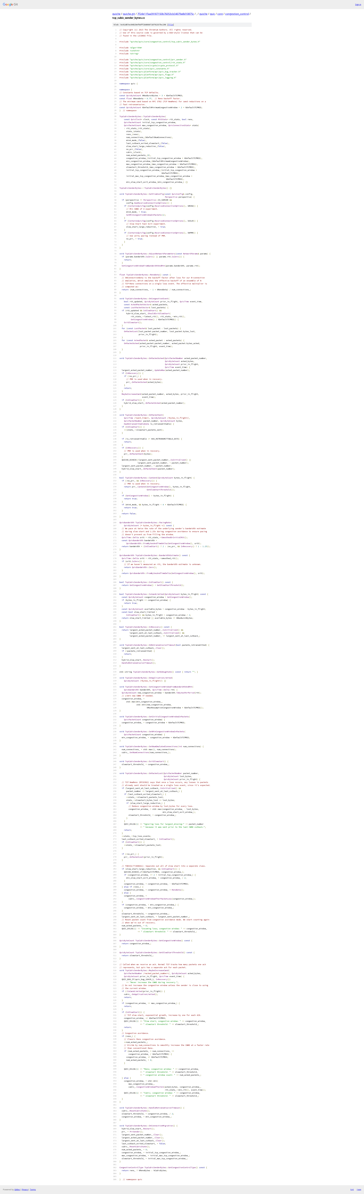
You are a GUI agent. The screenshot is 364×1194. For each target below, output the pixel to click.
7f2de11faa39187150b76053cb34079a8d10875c (165, 13)
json (359, 1189)
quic (212, 13)
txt (352, 1189)
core (220, 13)
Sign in (358, 4)
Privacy (25, 1189)
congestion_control (237, 13)
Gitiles (17, 1189)
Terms (33, 1189)
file (170, 24)
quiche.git (129, 13)
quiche (116, 13)
